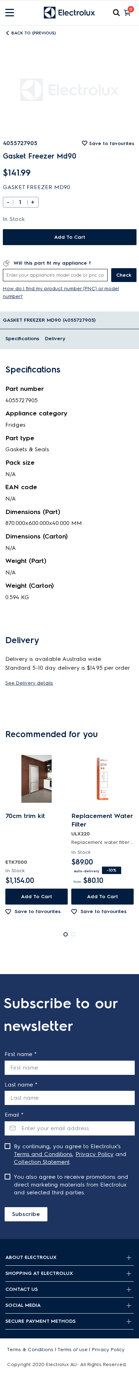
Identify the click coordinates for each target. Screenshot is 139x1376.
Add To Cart (69, 237)
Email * (14, 1114)
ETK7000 (16, 862)
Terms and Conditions (43, 1154)
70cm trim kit (25, 816)
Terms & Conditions (30, 1350)
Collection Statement (42, 1162)
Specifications (22, 339)
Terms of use (73, 1350)
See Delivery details (29, 683)
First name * (21, 1054)
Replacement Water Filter (102, 820)
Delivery (55, 339)
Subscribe (26, 1214)
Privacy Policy (95, 1154)
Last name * (21, 1084)
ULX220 (80, 834)
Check (124, 275)
